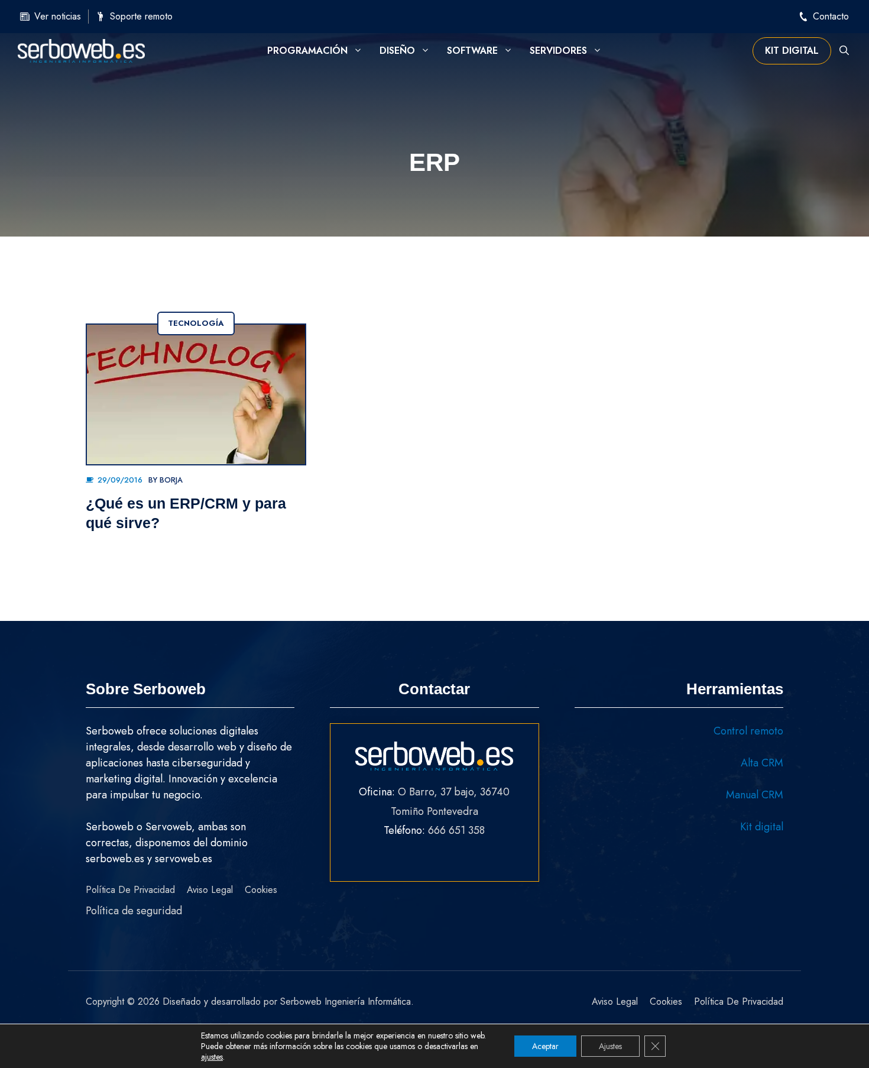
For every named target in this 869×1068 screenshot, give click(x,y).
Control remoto (748, 731)
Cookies (261, 890)
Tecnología (196, 323)
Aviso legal (210, 890)
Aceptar (545, 1046)
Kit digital (792, 50)
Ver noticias (57, 16)
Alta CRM (762, 763)
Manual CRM (754, 794)
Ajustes (610, 1046)
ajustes (212, 1056)
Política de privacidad (130, 890)
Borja (171, 480)
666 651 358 (456, 830)
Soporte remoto (141, 16)
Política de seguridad (134, 910)
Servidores (558, 50)
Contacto (831, 16)
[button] (844, 51)
